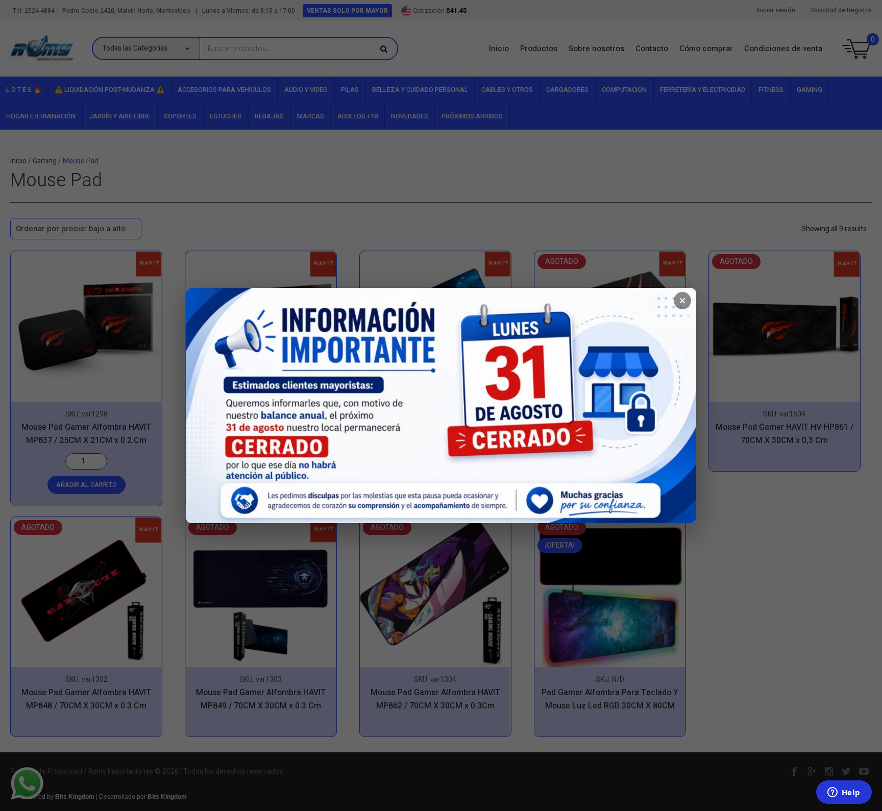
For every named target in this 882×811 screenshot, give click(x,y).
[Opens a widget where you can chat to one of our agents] (844, 793)
